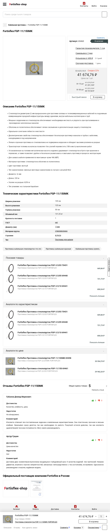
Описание (7, 528)
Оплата (36, 509)
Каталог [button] (16, 509)
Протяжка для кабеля (64, 240)
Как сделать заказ (29, 528)
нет (56, 223)
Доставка (55, 509)
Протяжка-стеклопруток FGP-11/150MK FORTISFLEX (36, 522)
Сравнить (64, 528)
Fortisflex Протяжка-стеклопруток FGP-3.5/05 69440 (43, 275)
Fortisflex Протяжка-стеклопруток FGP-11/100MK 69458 (44, 358)
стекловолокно (61, 231)
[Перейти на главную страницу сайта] (21, 4)
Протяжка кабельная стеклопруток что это (23, 249)
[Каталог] (4, 4)
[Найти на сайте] (104, 14)
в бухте (58, 235)
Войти (94, 6)
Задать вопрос (109, 266)
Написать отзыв (98, 390)
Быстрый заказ (79, 97)
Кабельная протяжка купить (88, 249)
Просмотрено (93, 528)
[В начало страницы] (104, 527)
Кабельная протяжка (17, 25)
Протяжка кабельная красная (58, 249)
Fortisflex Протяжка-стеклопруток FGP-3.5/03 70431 (43, 265)
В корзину (97, 97)
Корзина (103, 6)
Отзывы (17, 528)
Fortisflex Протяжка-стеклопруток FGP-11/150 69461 (43, 368)
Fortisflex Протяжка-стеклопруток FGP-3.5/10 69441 (43, 286)
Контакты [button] (84, 6)
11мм (57, 227)
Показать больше (97, 296)
